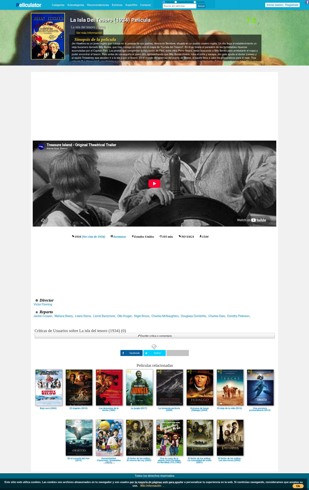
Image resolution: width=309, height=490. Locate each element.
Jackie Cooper (43, 316)
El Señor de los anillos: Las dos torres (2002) (229, 458)
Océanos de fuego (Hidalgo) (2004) (199, 408)
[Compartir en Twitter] (154, 352)
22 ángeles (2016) (79, 408)
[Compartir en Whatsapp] (177, 353)
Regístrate (291, 5)
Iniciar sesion (275, 5)
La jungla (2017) (139, 408)
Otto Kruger (124, 316)
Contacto (145, 5)
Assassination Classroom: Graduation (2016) (109, 458)
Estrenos (117, 5)
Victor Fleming (43, 304)
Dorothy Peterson (238, 316)
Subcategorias (75, 5)
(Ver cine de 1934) (93, 236)
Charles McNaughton (164, 316)
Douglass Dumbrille (193, 316)
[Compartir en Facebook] (131, 352)
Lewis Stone (83, 316)
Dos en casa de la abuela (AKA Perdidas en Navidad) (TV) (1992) (169, 458)
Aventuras (119, 236)
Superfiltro (131, 5)
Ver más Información (89, 33)
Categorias (58, 5)
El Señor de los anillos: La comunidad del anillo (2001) (199, 458)
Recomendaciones (98, 5)
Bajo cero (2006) (48, 408)
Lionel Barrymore (104, 316)
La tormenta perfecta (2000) (169, 408)
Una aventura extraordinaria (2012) (260, 408)
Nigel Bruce (141, 316)
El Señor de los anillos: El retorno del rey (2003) (139, 458)
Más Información (150, 485)
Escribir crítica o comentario (156, 335)
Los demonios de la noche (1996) (109, 408)
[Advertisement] (154, 105)
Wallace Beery (63, 316)
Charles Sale (216, 316)
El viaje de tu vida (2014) (229, 408)
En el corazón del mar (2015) (79, 458)
